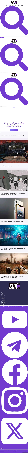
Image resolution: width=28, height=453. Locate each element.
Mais (21, 5)
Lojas (12, 5)
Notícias (10, 5)
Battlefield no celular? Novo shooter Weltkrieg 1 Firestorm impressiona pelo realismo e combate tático (12, 277)
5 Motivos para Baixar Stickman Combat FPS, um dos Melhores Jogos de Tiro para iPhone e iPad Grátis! (13, 194)
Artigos (19, 5)
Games (15, 5)
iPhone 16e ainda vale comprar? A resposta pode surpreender (12, 221)
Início (6, 5)
